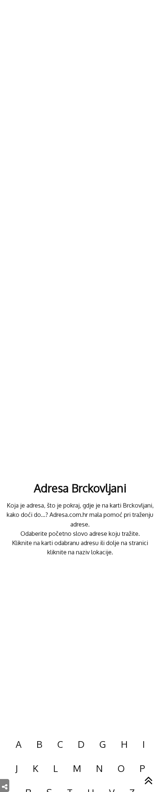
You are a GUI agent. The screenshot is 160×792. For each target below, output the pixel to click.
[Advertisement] (80, 643)
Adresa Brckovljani (80, 488)
